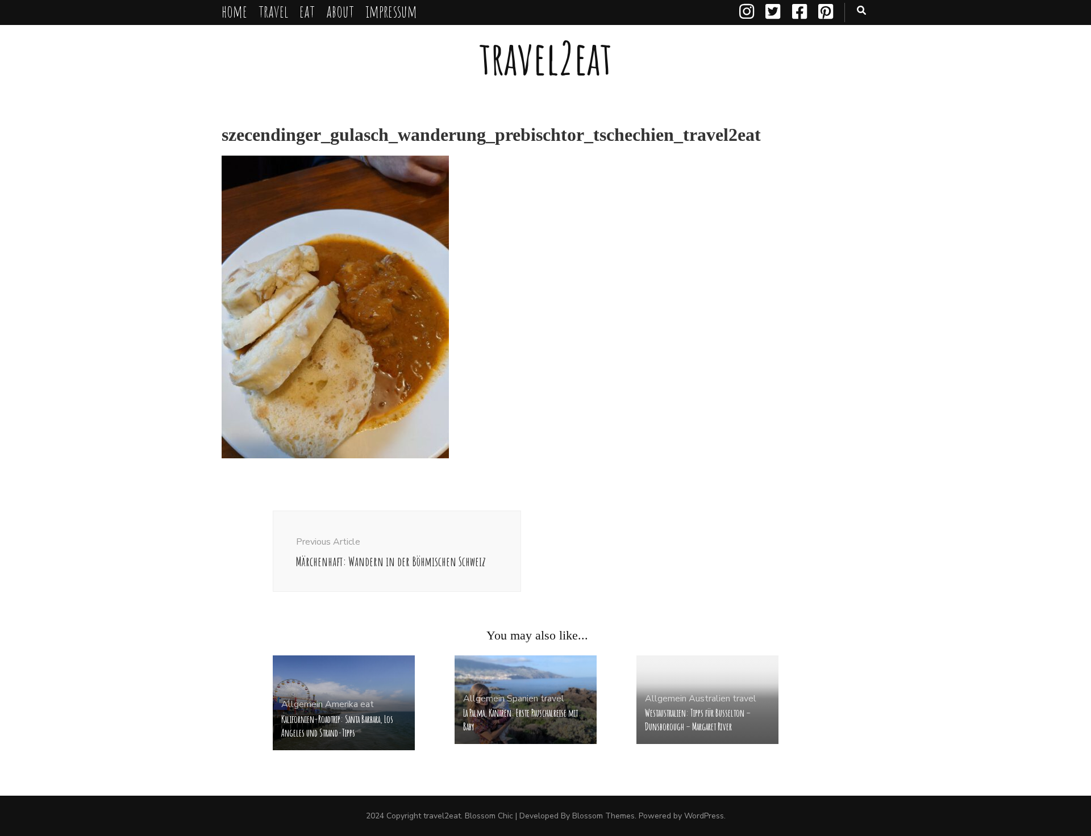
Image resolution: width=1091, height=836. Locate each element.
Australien (709, 698)
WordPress (704, 815)
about (340, 11)
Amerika (341, 704)
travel (273, 11)
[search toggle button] (861, 10)
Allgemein (302, 704)
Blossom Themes (603, 815)
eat (307, 11)
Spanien (522, 698)
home (234, 11)
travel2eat (545, 57)
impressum (391, 11)
